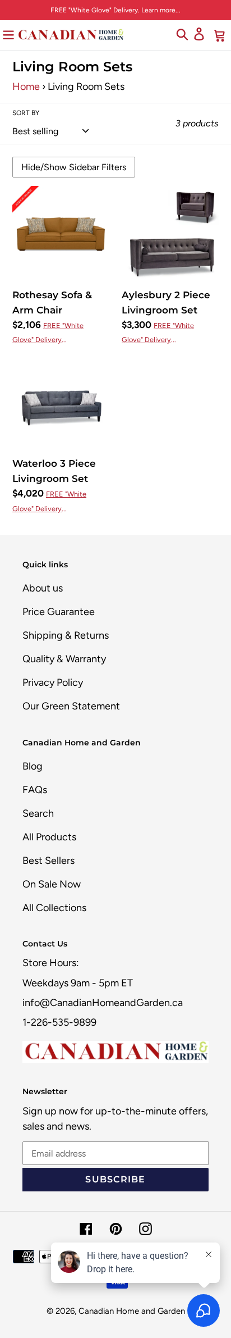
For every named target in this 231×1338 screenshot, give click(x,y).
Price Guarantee (58, 612)
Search (38, 813)
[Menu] (8, 34)
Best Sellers (48, 860)
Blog (32, 766)
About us (42, 588)
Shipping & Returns (65, 635)
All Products (49, 837)
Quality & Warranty (64, 659)
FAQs (34, 790)
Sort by (25, 113)
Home (26, 86)
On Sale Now (51, 884)
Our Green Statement (71, 706)
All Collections (54, 908)
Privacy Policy (52, 682)
